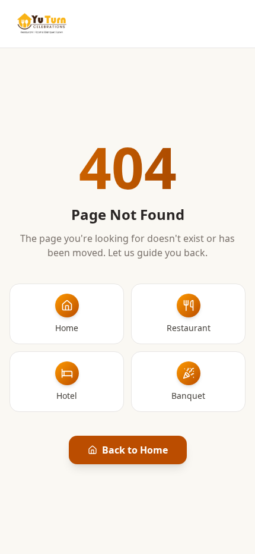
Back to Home (135, 450)
